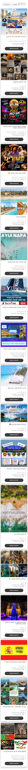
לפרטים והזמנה (14, 48)
